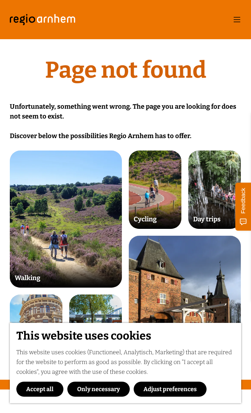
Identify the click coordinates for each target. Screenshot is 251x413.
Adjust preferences (170, 389)
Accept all (40, 389)
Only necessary (98, 389)
